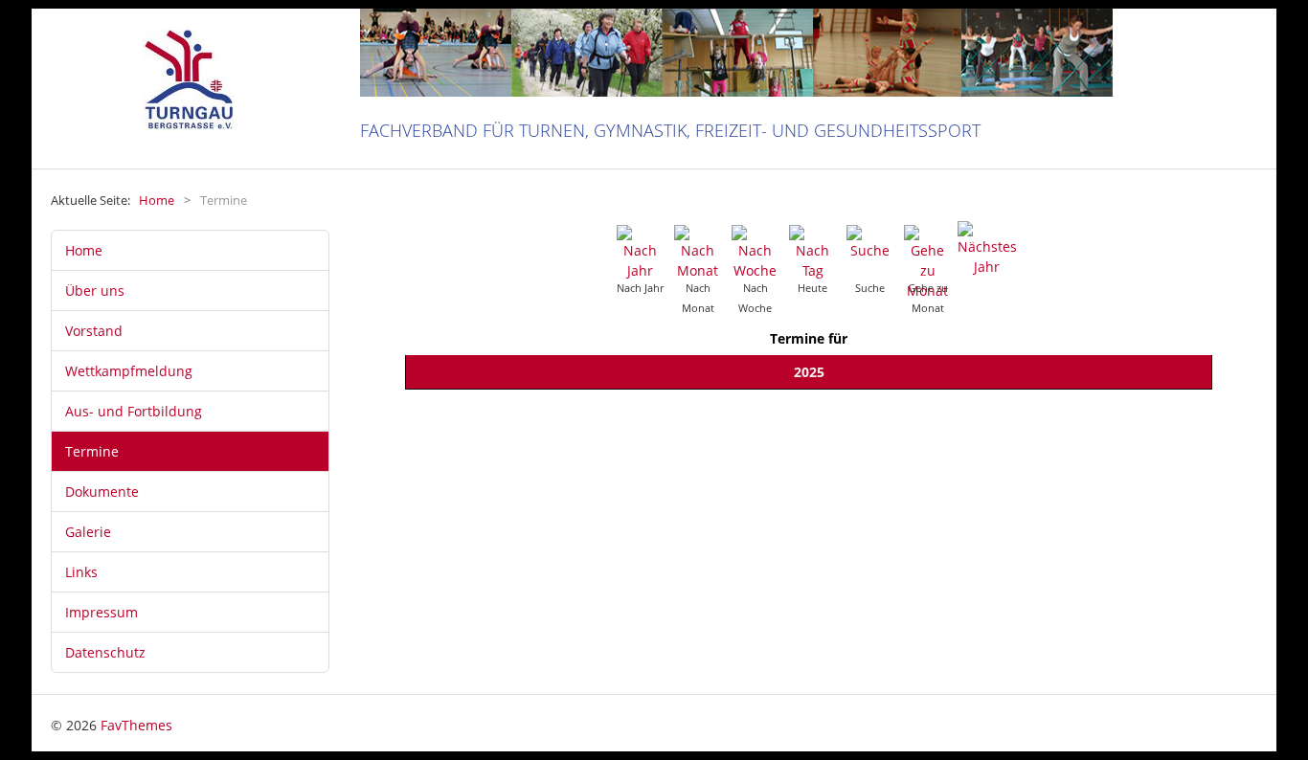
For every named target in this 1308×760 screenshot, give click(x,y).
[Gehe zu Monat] (928, 261)
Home (83, 250)
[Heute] (813, 251)
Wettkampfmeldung (128, 371)
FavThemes (136, 725)
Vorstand (94, 331)
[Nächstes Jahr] (987, 247)
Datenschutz (105, 652)
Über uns (94, 290)
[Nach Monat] (698, 251)
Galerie (88, 532)
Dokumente (102, 491)
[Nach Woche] (755, 251)
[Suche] (870, 241)
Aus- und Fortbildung (133, 411)
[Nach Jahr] (641, 251)
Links (81, 572)
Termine (92, 451)
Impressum (101, 612)
